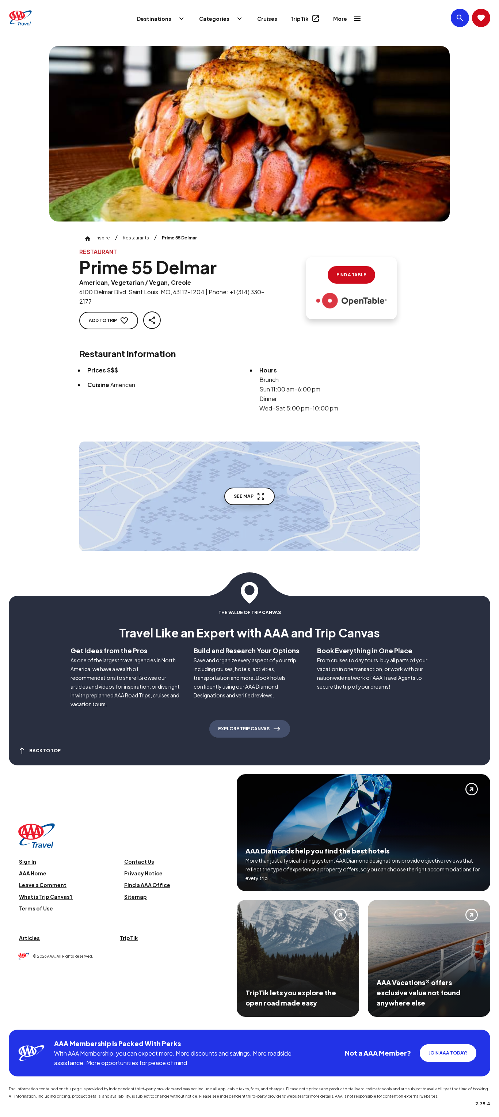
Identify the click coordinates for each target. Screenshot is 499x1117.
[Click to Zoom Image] (249, 133)
